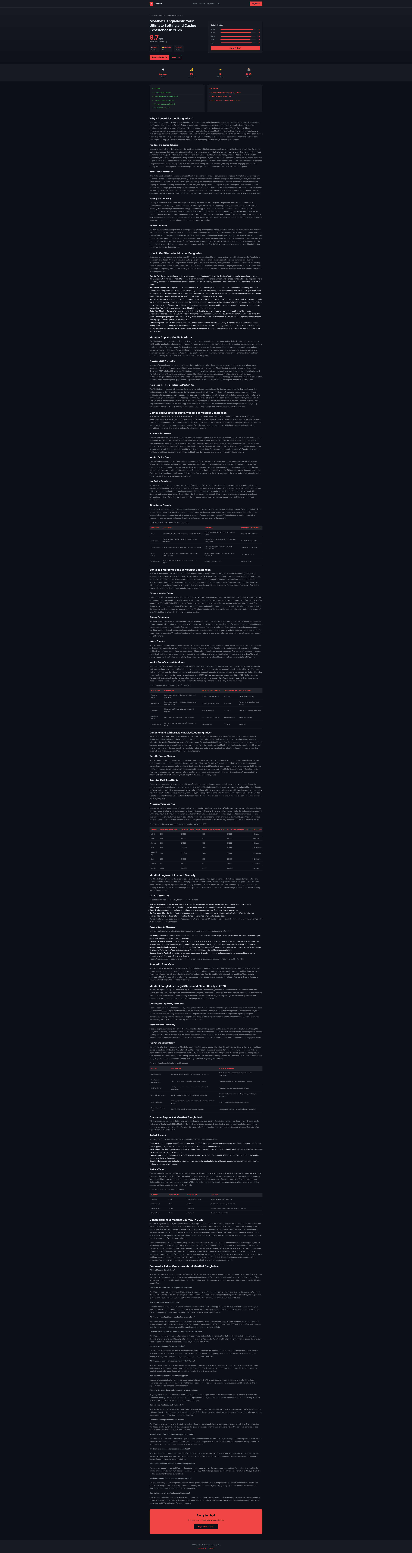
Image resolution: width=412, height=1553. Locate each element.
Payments (210, 4)
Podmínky (211, 1548)
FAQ (218, 4)
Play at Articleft (235, 48)
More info (176, 57)
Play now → (256, 4)
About (194, 4)
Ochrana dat (202, 1548)
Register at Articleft (159, 57)
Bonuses (202, 4)
